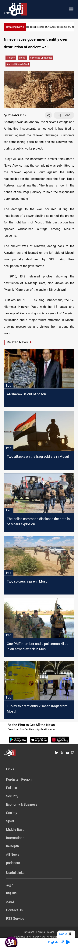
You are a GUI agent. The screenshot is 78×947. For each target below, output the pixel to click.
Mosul (22, 57)
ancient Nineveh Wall (18, 64)
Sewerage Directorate (41, 57)
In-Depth (12, 846)
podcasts (13, 863)
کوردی (10, 901)
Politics (11, 57)
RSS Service (15, 918)
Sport (10, 821)
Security (12, 796)
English (11, 893)
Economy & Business (21, 804)
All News (12, 854)
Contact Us (14, 910)
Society (11, 813)
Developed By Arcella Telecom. (39, 932)
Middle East (15, 829)
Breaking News (15, 26)
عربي (9, 885)
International (15, 838)
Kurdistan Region (19, 779)
